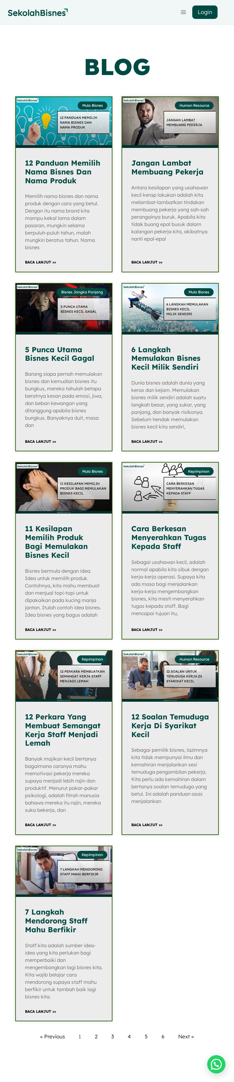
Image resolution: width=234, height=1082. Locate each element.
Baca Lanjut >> (40, 262)
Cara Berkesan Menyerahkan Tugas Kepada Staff (168, 537)
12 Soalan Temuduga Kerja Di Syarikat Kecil (170, 725)
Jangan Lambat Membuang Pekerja (167, 167)
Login (205, 12)
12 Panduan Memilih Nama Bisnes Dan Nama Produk (62, 171)
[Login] (224, 12)
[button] (216, 1064)
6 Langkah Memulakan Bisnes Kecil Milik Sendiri (165, 358)
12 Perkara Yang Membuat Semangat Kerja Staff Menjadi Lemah (63, 729)
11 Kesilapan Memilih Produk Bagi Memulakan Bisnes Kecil (56, 541)
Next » (186, 1036)
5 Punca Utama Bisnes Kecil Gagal (59, 354)
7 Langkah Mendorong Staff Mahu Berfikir (56, 920)
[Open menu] (183, 12)
